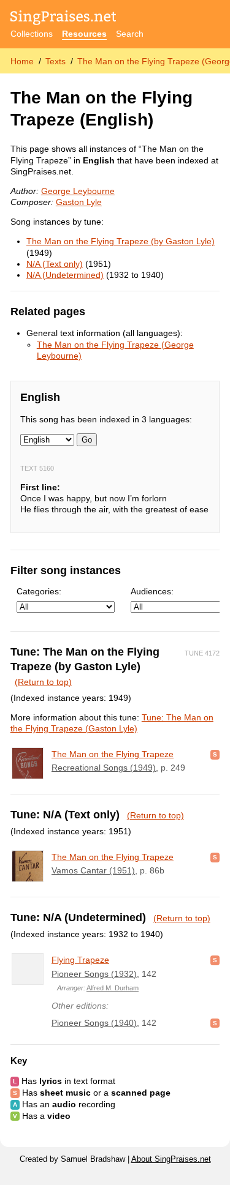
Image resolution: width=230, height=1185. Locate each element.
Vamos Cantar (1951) (93, 870)
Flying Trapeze (80, 960)
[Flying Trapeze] (28, 969)
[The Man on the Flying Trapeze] (28, 763)
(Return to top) (43, 682)
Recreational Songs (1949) (104, 767)
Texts (55, 61)
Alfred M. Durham (112, 988)
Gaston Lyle (79, 202)
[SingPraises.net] (63, 18)
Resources (84, 34)
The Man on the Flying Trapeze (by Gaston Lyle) (120, 241)
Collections (31, 34)
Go (87, 439)
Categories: (39, 591)
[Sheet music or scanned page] (215, 754)
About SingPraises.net (171, 1159)
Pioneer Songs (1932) (94, 974)
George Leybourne (78, 191)
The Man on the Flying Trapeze (113, 754)
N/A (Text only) (54, 264)
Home (22, 61)
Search (130, 34)
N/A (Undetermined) (65, 275)
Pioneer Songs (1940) (94, 1023)
